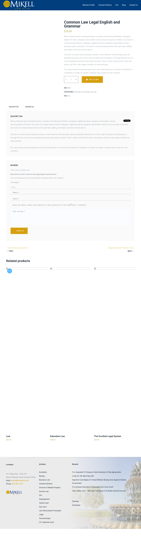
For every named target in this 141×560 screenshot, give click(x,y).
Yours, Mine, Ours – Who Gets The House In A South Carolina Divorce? (99, 491)
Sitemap (75, 501)
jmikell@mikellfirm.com (20, 480)
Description (14, 107)
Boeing (42, 476)
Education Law (79, 92)
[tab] (14, 107)
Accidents (43, 472)
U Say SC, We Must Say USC (83, 476)
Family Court (44, 503)
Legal (41, 514)
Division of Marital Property (49, 488)
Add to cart (94, 79)
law (69, 96)
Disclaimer (76, 505)
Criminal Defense (45, 484)
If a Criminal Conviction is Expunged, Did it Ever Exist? (93, 487)
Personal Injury (45, 518)
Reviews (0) (29, 107)
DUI (40, 495)
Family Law (89, 92)
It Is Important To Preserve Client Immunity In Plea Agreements (96, 472)
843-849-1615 (17, 484)
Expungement (44, 499)
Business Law (44, 480)
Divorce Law (44, 491)
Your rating (14, 182)
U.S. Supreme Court (46, 522)
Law (95, 92)
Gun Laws (43, 507)
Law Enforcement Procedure (50, 511)
